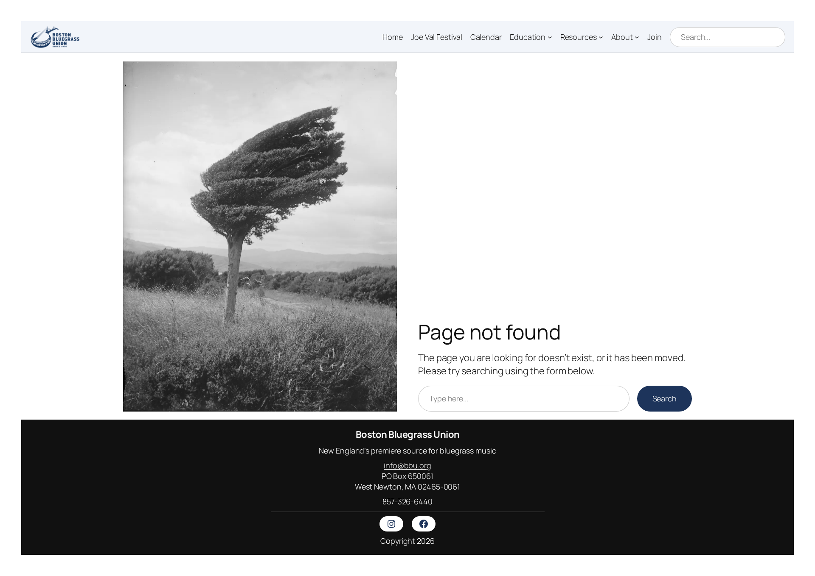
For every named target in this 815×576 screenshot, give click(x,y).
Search (664, 398)
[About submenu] (637, 37)
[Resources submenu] (601, 37)
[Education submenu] (550, 37)
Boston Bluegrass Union (408, 434)
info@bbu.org (407, 465)
